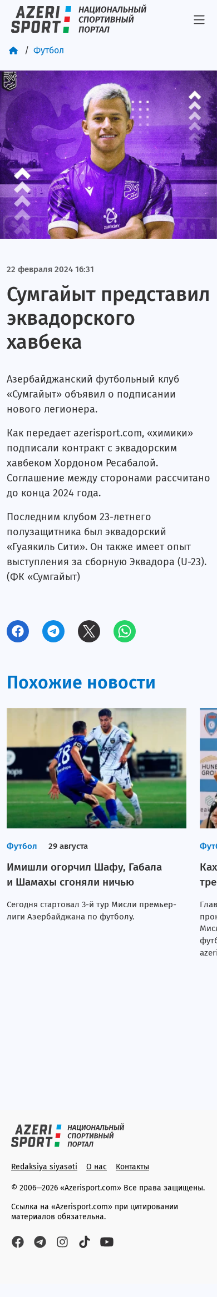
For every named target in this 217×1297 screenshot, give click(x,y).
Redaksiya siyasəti (44, 1167)
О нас (96, 1167)
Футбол (48, 50)
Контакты (132, 1167)
